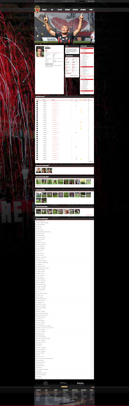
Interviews (83, 398)
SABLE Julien (84, 77)
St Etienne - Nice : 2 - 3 (55, 157)
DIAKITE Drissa (84, 62)
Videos (55, 396)
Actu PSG (53, 385)
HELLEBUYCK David (85, 70)
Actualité (44, 10)
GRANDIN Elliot (84, 86)
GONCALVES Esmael (85, 81)
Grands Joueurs (66, 394)
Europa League (56, 400)
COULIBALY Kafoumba (85, 73)
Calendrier (38, 396)
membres (91, 396)
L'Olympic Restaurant (63, 383)
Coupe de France (57, 398)
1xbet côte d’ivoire (66, 385)
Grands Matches (66, 395)
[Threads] (73, 1)
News (37, 391)
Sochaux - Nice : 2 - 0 (55, 153)
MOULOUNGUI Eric (85, 85)
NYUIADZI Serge (84, 89)
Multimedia (83, 10)
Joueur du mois (74, 398)
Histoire (46, 391)
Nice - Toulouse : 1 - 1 (55, 105)
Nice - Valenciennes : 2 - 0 (56, 132)
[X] (70, 1)
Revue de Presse (84, 396)
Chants (73, 395)
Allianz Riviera (47, 394)
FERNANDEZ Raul (85, 49)
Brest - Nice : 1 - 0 (55, 136)
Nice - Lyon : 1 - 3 (55, 101)
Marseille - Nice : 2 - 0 (55, 124)
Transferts (38, 398)
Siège (46, 399)
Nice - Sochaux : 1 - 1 (55, 122)
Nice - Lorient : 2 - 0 (55, 159)
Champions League (57, 399)
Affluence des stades (48, 396)
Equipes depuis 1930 (48, 404)
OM (50, 385)
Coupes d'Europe (66, 399)
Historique (67, 10)
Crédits (43, 387)
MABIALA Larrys (84, 63)
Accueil (36, 42)
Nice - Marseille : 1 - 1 (55, 155)
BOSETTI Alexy (84, 87)
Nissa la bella (74, 396)
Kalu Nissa (80, 383)
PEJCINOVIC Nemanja (85, 56)
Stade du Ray (47, 395)
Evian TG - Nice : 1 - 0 (55, 103)
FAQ (91, 394)
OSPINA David (84, 50)
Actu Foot (46, 385)
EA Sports (45, 383)
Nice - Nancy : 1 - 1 (55, 151)
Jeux (73, 399)
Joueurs (41, 42)
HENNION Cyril (84, 78)
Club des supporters (75, 391)
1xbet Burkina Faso (73, 385)
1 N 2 (62, 1)
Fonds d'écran (83, 395)
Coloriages (58, 385)
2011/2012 (60, 10)
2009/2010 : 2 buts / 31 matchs (49, 65)
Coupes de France (66, 400)
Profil (91, 395)
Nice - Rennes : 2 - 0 (55, 128)
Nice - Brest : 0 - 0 (55, 107)
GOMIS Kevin (84, 57)
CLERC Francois (84, 65)
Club (52, 10)
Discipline (37, 400)
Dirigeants (47, 398)
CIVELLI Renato (84, 55)
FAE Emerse (84, 72)
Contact (49, 387)
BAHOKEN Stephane (85, 88)
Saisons (64, 398)
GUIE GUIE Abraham (85, 82)
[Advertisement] (76, 5)
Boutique (66, 1)
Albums (91, 399)
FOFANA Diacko (84, 64)
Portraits (82, 399)
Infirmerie (37, 399)
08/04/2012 (69, 73)
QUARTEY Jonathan (85, 58)
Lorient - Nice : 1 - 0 (55, 126)
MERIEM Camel (84, 71)
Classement (38, 395)
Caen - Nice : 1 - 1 (55, 118)
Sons (82, 394)
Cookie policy (46, 387)
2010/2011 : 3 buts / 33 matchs (58, 65)
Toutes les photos (39, 185)
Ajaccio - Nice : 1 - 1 (55, 140)
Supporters (75, 10)
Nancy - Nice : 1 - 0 (55, 120)
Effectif (55, 391)
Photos (55, 395)
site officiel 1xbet (81, 385)
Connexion (92, 1)
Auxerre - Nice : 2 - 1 (55, 130)
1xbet (61, 385)
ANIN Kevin (84, 74)
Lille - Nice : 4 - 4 (54, 134)
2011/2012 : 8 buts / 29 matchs (49, 66)
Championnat (38, 394)
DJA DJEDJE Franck (85, 80)
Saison (55, 390)
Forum (90, 10)
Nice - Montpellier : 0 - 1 (55, 138)
